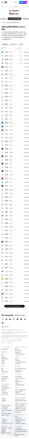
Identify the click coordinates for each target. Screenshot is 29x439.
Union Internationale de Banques (11, 215)
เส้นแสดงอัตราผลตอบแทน (6, 388)
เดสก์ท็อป (4, 400)
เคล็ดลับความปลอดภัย (20, 408)
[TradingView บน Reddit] (3, 323)
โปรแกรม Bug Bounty (20, 410)
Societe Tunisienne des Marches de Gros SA (11, 167)
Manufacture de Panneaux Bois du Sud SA (11, 200)
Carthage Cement (11, 126)
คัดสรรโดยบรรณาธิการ (7, 423)
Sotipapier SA (11, 85)
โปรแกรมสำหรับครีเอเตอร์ (7, 411)
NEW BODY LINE (11, 226)
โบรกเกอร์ (17, 360)
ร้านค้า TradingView (20, 389)
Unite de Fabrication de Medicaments (11, 212)
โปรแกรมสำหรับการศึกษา (20, 435)
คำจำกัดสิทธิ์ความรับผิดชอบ (20, 401)
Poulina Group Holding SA (11, 230)
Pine (3, 363)
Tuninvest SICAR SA (11, 193)
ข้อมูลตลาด (18, 352)
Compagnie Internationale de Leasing (11, 260)
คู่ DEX (3, 362)
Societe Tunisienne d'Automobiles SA (11, 78)
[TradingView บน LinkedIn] (17, 319)
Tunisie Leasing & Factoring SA (11, 275)
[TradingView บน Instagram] (14, 319)
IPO (2, 381)
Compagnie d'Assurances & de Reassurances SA (11, 55)
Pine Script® (5, 394)
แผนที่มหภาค (5, 392)
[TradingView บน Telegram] (21, 319)
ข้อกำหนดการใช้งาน (20, 399)
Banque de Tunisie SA (11, 271)
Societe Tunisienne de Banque (11, 182)
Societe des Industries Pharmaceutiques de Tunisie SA (11, 238)
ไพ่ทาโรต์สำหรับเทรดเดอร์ (19, 392)
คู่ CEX (3, 360)
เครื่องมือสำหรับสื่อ (19, 385)
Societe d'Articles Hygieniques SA (11, 145)
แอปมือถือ (4, 399)
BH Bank (11, 107)
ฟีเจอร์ (16, 349)
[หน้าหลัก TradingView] (5, 2)
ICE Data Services (18, 330)
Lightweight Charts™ (20, 420)
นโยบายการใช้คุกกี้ (19, 405)
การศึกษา (4, 421)
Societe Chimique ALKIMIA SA (11, 219)
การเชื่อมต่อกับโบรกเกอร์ (21, 429)
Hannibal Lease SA (11, 293)
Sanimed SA (11, 245)
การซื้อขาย (4, 419)
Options (3, 391)
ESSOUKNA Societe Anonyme (11, 159)
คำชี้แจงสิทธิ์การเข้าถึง (20, 407)
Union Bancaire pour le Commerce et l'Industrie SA (11, 52)
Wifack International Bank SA (11, 197)
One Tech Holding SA (11, 186)
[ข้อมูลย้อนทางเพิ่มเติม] (7, 6)
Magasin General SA (11, 74)
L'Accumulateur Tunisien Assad (11, 234)
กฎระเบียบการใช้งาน (7, 413)
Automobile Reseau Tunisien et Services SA (11, 278)
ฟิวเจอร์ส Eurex (19, 370)
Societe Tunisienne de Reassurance (11, 63)
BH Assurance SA (11, 59)
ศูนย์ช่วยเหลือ (18, 381)
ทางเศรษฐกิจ (5, 376)
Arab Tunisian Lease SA (11, 133)
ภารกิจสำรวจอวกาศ (20, 378)
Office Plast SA (11, 267)
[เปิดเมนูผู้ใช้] (2, 2)
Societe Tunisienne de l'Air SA (11, 70)
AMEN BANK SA (11, 204)
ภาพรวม (17, 358)
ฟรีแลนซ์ (4, 431)
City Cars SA (11, 178)
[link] (12, 22)
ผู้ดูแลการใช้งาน (5, 415)
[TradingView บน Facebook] (6, 319)
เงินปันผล (4, 379)
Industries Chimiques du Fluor (11, 111)
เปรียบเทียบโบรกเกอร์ (20, 362)
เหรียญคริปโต (5, 358)
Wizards (4, 429)
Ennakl (11, 189)
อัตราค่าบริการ (18, 350)
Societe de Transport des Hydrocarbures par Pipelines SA (11, 301)
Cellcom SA (11, 297)
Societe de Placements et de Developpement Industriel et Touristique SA (11, 104)
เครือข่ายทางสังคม (6, 405)
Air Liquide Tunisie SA (11, 81)
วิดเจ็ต (16, 416)
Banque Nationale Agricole (11, 152)
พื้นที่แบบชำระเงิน (6, 432)
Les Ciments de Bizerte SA (11, 100)
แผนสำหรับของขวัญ (20, 354)
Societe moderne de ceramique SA (11, 249)
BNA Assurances (11, 122)
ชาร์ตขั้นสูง (18, 421)
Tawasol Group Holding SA (11, 208)
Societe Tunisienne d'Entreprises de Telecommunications (11, 93)
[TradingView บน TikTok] (25, 319)
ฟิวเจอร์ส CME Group (20, 368)
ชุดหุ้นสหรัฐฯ (18, 371)
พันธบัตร (4, 357)
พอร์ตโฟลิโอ (5, 386)
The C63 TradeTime (20, 394)
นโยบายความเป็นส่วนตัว (21, 403)
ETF (2, 355)
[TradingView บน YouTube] (10, 319)
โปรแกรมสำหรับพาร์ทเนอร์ (21, 432)
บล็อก (16, 379)
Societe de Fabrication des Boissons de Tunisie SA (11, 119)
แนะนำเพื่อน (5, 408)
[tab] (14, 18)
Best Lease (11, 137)
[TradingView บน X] (3, 319)
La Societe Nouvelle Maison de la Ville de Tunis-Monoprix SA (11, 241)
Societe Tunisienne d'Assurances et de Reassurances (11, 264)
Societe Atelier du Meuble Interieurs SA (11, 163)
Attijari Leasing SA (11, 252)
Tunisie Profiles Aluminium (11, 130)
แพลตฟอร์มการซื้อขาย (20, 423)
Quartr (20, 340)
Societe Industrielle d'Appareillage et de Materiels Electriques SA (11, 223)
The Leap (17, 363)
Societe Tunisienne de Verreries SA (11, 96)
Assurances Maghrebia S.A (11, 148)
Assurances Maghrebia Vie (11, 89)
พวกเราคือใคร (18, 376)
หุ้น (2, 353)
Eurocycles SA (11, 67)
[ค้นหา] (15, 2)
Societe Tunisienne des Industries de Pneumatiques (11, 171)
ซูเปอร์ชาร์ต (4, 349)
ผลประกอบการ (5, 378)
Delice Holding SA (11, 115)
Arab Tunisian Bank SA (11, 290)
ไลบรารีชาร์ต (18, 418)
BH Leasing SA (11, 256)
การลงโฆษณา (18, 428)
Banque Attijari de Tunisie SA (11, 141)
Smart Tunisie (11, 282)
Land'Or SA (11, 286)
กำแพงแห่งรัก (5, 407)
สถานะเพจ (17, 412)
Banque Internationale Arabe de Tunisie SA (11, 156)
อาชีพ (16, 383)
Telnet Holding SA (11, 174)
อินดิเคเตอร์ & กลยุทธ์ (7, 427)
